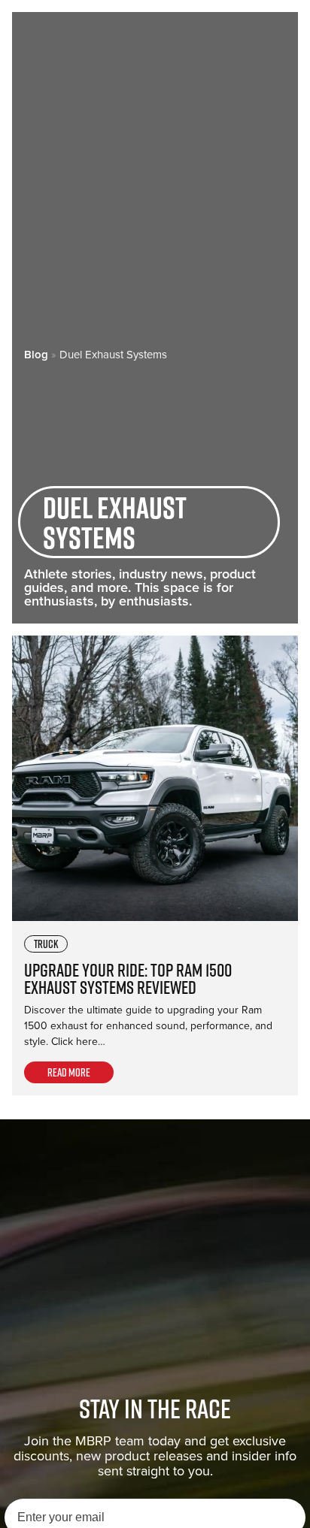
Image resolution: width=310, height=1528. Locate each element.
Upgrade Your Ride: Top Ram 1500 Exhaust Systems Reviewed (128, 979)
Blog (36, 354)
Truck (46, 944)
